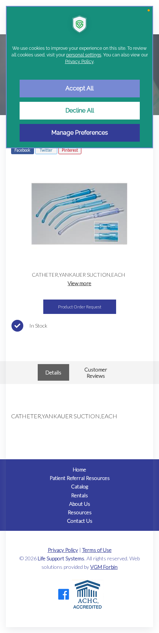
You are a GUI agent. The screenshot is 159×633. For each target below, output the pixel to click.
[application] (79, 316)
